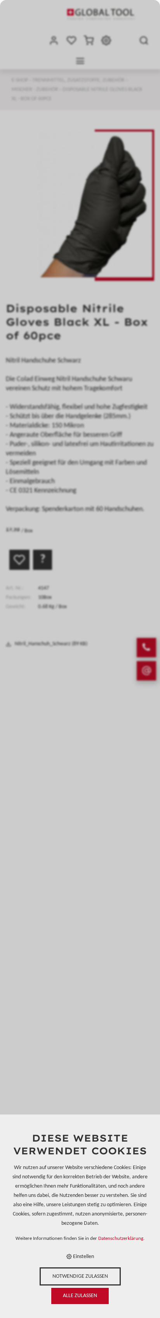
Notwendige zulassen (80, 1276)
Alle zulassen (80, 1296)
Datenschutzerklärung (120, 1238)
